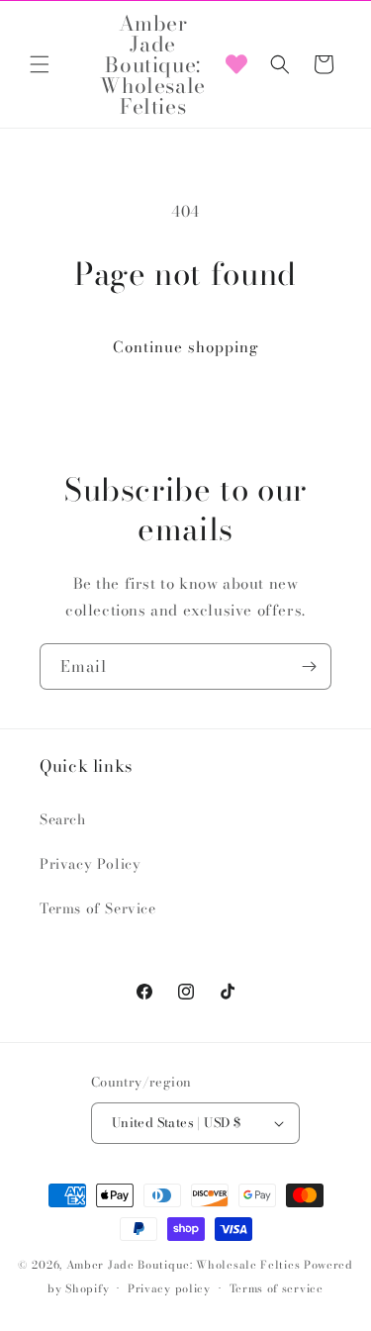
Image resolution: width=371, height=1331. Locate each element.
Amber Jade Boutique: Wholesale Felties (183, 1265)
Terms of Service (98, 908)
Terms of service (277, 1288)
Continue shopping (186, 346)
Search (63, 819)
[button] (39, 64)
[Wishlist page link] (236, 64)
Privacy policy (169, 1288)
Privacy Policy (90, 864)
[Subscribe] (308, 666)
